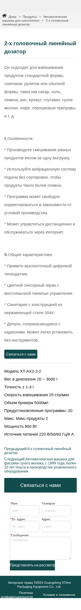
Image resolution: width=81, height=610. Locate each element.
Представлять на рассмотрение (32, 565)
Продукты (30, 16)
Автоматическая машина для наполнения (34, 18)
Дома (12, 16)
